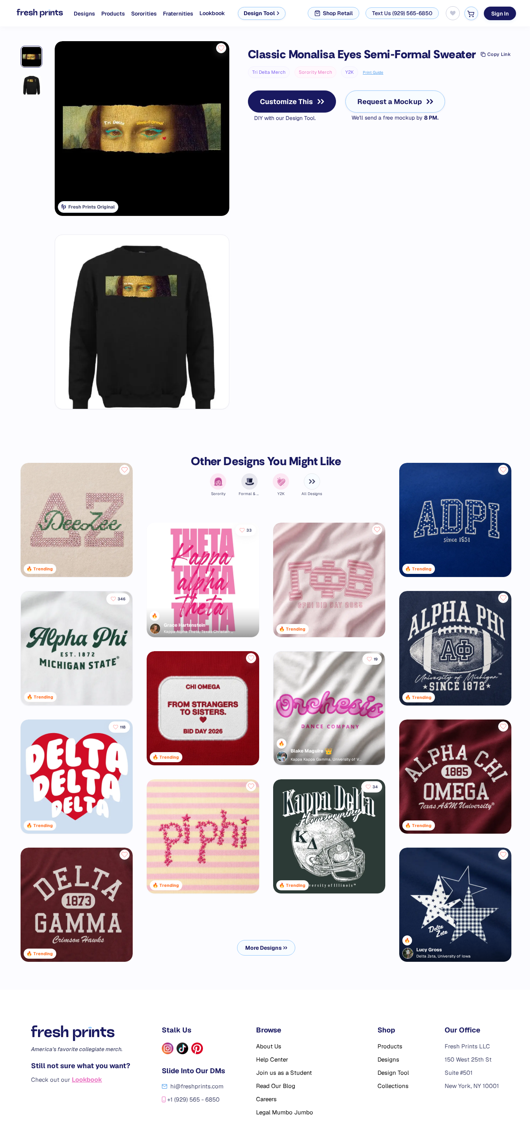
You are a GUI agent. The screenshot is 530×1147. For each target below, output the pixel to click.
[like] (221, 48)
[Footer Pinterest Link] (197, 1048)
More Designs (263, 947)
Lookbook (212, 13)
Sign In (500, 13)
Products (113, 13)
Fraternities (178, 13)
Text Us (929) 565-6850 (402, 13)
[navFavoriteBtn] (453, 13)
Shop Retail (338, 13)
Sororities (144, 13)
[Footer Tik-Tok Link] (182, 1048)
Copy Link (499, 54)
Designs (84, 13)
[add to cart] (471, 13)
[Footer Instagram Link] (167, 1048)
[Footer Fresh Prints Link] (80, 1033)
